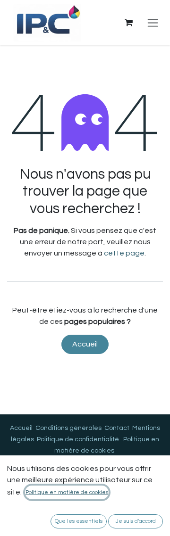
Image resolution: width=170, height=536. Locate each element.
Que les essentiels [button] (78, 521)
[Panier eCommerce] (128, 22)
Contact (116, 428)
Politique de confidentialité (78, 439)
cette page (124, 253)
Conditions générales (68, 428)
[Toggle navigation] (153, 22)
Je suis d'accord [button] (136, 521)
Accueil (85, 344)
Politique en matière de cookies (67, 492)
